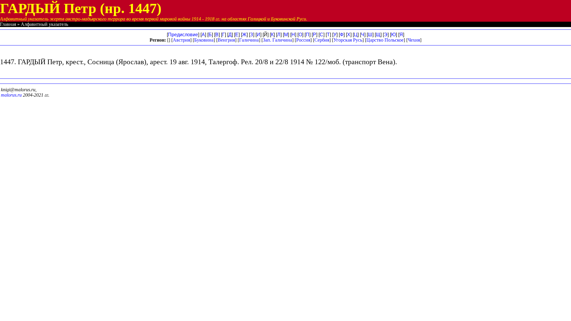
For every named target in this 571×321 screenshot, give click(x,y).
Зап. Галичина (277, 40)
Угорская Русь (347, 40)
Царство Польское (385, 40)
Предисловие (183, 34)
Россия (303, 40)
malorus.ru (11, 94)
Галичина (249, 40)
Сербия (321, 40)
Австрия (181, 40)
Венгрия (226, 40)
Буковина (204, 40)
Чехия (414, 40)
